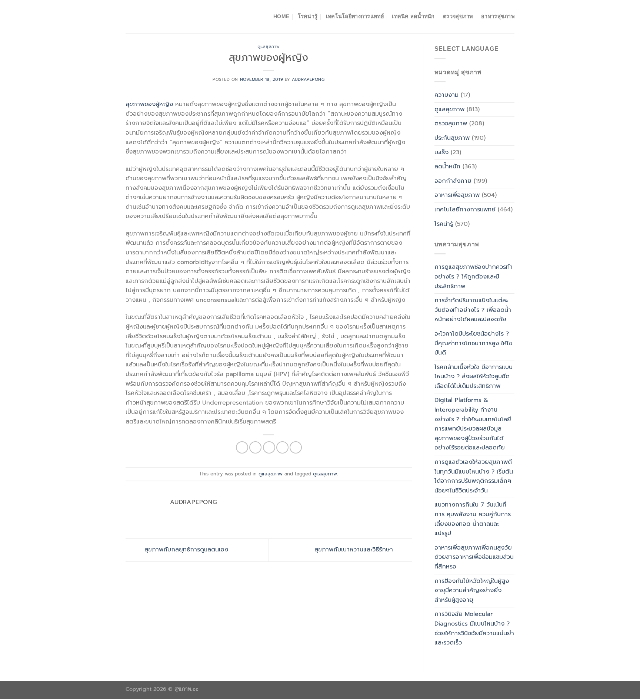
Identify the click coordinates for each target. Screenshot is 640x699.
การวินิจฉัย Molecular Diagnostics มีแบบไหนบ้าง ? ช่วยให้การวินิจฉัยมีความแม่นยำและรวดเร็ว (474, 628)
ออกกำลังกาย (452, 181)
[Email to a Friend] (269, 447)
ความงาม (446, 94)
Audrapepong (308, 79)
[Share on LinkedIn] (296, 447)
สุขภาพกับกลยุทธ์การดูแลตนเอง (185, 549)
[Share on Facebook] (242, 447)
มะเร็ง (441, 152)
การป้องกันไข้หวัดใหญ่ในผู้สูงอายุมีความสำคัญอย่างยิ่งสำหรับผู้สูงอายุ (471, 590)
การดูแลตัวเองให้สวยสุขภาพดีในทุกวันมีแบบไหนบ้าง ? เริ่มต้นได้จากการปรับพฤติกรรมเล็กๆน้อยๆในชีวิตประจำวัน (473, 476)
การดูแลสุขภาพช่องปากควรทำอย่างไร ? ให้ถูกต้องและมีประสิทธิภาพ (473, 276)
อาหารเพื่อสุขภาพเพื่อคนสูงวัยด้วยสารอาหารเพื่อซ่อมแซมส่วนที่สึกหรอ (474, 557)
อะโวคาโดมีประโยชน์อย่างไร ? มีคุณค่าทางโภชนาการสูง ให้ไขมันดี (473, 343)
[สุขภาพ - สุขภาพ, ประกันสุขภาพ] (163, 16)
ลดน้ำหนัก (447, 166)
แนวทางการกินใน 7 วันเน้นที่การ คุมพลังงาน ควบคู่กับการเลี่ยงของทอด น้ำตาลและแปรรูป (472, 519)
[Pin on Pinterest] (282, 447)
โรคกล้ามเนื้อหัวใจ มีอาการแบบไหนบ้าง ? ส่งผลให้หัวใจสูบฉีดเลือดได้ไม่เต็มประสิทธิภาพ (473, 376)
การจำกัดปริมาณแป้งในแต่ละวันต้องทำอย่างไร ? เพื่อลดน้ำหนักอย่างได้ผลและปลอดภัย (472, 310)
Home (281, 16)
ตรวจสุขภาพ (458, 16)
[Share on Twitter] (255, 447)
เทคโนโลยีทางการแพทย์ (355, 16)
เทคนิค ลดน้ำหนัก (413, 16)
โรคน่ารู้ (308, 16)
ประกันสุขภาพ (452, 137)
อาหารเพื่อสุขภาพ (457, 195)
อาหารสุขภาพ (497, 16)
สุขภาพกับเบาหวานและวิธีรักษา (354, 549)
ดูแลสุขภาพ (268, 46)
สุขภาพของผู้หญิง (149, 104)
